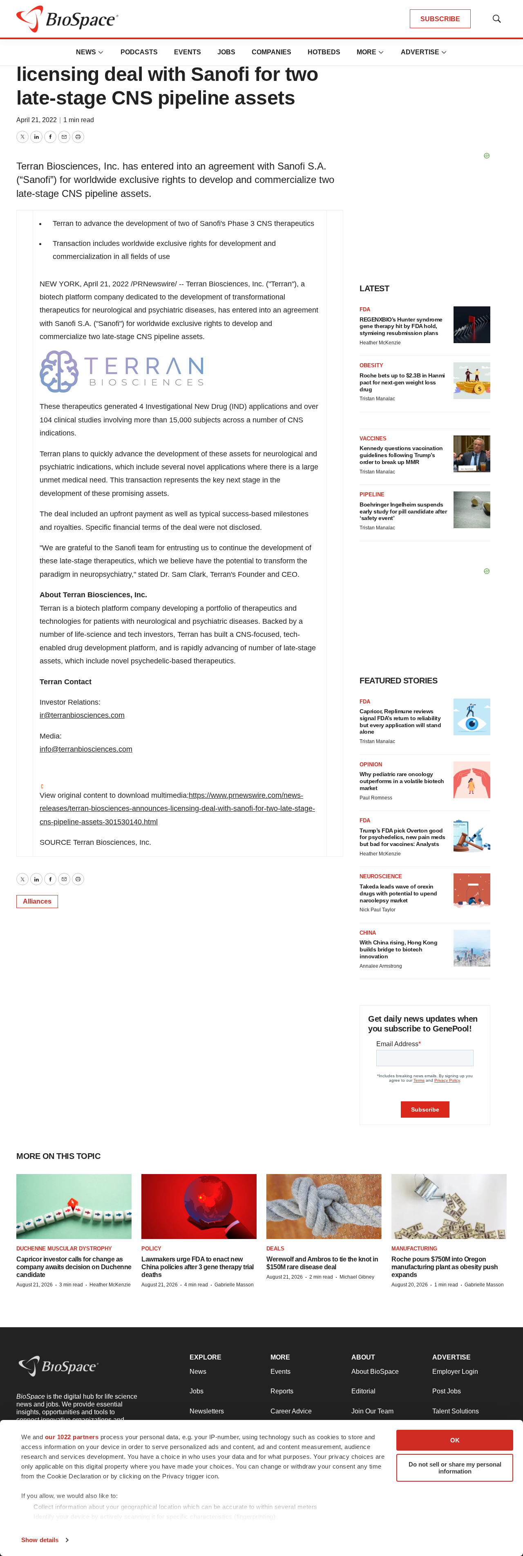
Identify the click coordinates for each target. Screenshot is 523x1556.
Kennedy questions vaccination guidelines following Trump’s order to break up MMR (401, 455)
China (368, 933)
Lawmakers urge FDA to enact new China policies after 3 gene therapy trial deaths (197, 1267)
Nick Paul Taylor (378, 910)
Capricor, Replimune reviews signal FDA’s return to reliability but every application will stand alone (400, 721)
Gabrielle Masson (234, 1285)
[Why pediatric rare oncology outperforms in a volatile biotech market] (472, 779)
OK (455, 1440)
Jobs (226, 52)
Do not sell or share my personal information (455, 1468)
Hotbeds (324, 52)
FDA (365, 309)
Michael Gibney (357, 1277)
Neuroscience (381, 876)
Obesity (371, 365)
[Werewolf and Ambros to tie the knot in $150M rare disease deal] (324, 1206)
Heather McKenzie (380, 343)
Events (187, 52)
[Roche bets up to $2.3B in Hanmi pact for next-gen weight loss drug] (472, 380)
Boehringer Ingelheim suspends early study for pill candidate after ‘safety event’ (403, 511)
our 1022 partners (72, 1436)
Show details (39, 1539)
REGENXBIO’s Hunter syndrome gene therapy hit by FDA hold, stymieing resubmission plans (401, 326)
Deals (275, 1249)
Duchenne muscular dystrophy (64, 1249)
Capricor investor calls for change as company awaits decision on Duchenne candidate (74, 1267)
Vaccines (373, 438)
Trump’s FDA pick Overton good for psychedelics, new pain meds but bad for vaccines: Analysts (402, 837)
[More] (101, 52)
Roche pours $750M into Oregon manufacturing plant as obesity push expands (444, 1267)
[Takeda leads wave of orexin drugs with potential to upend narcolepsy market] (472, 891)
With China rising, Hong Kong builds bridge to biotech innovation (398, 949)
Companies (271, 52)
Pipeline (372, 494)
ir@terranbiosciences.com (82, 715)
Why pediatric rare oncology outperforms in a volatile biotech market (402, 781)
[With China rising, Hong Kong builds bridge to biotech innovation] (472, 948)
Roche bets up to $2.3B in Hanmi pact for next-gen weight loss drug (402, 382)
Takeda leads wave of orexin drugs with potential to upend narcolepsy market (398, 893)
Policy (151, 1249)
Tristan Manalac (377, 399)
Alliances (37, 901)
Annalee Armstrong (381, 966)
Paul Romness (376, 798)
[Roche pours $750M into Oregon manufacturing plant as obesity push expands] (449, 1206)
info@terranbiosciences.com (86, 749)
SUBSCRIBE (440, 19)
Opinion (371, 764)
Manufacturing (414, 1249)
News (86, 52)
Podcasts (139, 52)
